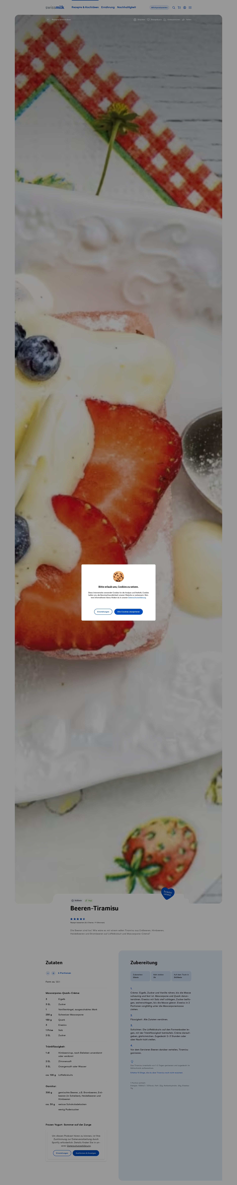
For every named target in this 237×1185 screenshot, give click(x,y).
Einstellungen (103, 612)
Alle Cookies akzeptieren (128, 612)
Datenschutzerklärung (137, 598)
